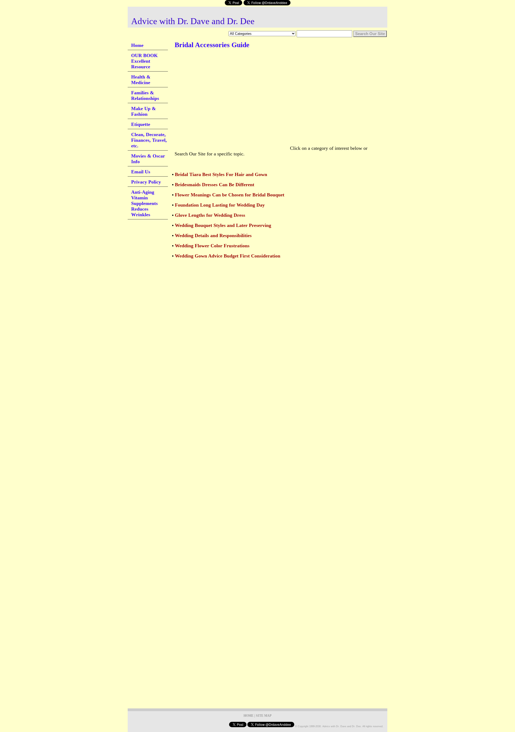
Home (137, 45)
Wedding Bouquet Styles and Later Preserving (223, 225)
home (248, 716)
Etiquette (140, 124)
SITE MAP (263, 716)
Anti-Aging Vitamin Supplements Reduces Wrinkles (144, 203)
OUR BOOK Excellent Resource (144, 61)
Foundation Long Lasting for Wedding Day (220, 205)
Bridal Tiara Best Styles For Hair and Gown (221, 174)
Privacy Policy (146, 182)
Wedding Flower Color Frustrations (212, 245)
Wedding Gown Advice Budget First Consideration (227, 256)
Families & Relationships (145, 95)
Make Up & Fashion (143, 111)
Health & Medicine (140, 79)
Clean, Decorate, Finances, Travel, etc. (149, 140)
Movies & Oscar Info (148, 158)
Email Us (140, 171)
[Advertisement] (272, 69)
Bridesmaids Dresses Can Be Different (214, 184)
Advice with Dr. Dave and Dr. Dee (193, 21)
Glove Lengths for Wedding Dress (210, 215)
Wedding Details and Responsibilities (213, 235)
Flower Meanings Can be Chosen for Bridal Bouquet (229, 194)
